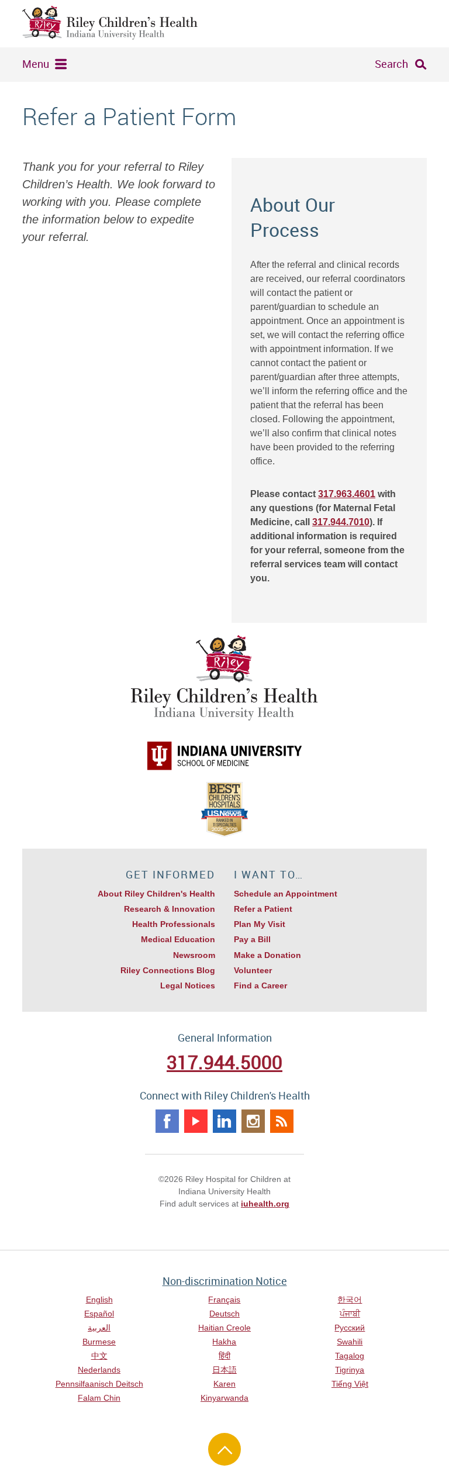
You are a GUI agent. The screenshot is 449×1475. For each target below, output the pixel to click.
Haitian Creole (224, 1327)
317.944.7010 (340, 522)
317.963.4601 (346, 494)
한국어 (349, 1299)
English (99, 1299)
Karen (224, 1383)
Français (224, 1299)
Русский (349, 1327)
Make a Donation (267, 955)
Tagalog (349, 1355)
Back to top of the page (224, 1449)
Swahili (349, 1341)
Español (99, 1313)
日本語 (224, 1369)
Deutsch (224, 1313)
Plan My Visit (259, 924)
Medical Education (178, 939)
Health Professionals (173, 924)
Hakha (224, 1341)
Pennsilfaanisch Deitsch (99, 1383)
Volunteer (253, 970)
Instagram (253, 1121)
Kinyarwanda (224, 1397)
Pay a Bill (252, 939)
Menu (35, 64)
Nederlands (99, 1369)
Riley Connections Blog (167, 970)
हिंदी (224, 1355)
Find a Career (260, 985)
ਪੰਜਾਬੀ (350, 1313)
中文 (99, 1355)
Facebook (167, 1121)
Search (391, 64)
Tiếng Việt (349, 1383)
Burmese (99, 1341)
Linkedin (224, 1121)
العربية (99, 1327)
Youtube (196, 1121)
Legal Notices (187, 985)
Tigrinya (349, 1369)
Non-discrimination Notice (225, 1281)
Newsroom (194, 955)
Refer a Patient (263, 909)
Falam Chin (99, 1397)
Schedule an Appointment (285, 893)
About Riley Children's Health (156, 893)
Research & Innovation (169, 909)
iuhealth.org (265, 1203)
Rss (281, 1121)
